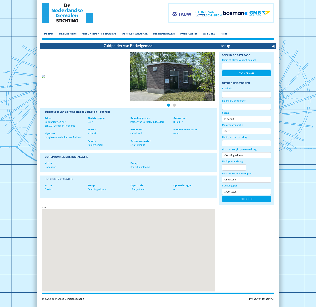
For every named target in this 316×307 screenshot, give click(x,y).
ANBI (224, 33)
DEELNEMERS (68, 33)
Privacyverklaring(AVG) (261, 298)
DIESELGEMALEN (164, 33)
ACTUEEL (209, 33)
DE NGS (49, 33)
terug (225, 45)
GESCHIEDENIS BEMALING (99, 33)
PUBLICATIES (189, 33)
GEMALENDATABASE (135, 33)
